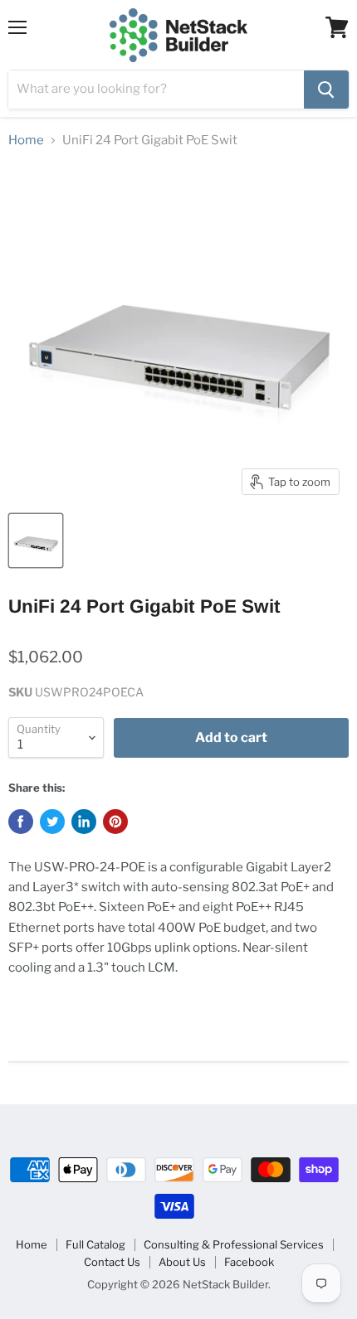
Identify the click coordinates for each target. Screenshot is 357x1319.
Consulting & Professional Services (234, 1244)
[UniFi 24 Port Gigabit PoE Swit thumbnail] (35, 540)
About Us (182, 1261)
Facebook (249, 1261)
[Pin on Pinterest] (115, 821)
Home (26, 140)
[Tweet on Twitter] (52, 821)
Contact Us (112, 1261)
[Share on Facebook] (20, 821)
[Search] (326, 89)
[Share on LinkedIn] (83, 821)
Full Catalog (95, 1244)
